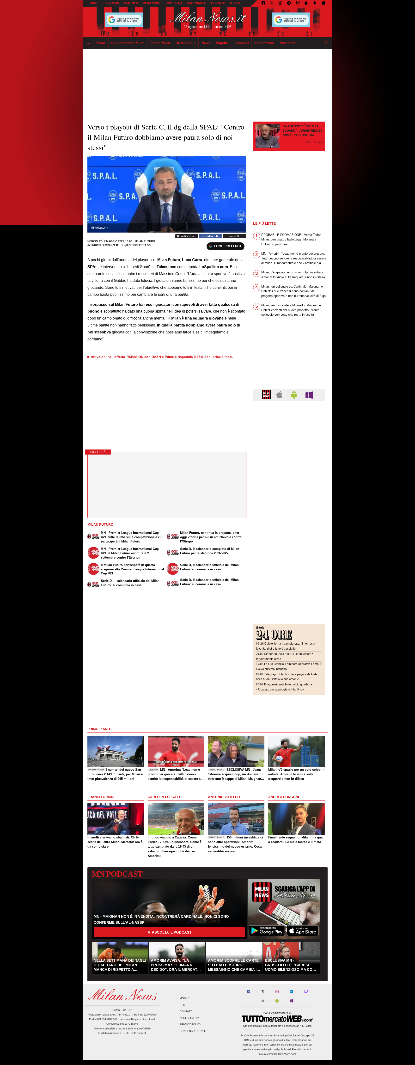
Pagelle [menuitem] (222, 43)
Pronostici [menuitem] (288, 43)
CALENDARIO (196, 3)
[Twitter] (272, 3)
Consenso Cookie (193, 1031)
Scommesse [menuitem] (264, 43)
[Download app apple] (306, 3)
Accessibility (189, 1017)
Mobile (184, 998)
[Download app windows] (323, 3)
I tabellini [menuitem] (241, 43)
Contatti (186, 1011)
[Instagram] (280, 3)
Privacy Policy (190, 1024)
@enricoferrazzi (137, 245)
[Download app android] (314, 3)
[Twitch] (297, 3)
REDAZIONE (151, 3)
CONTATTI (218, 3)
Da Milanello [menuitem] (186, 43)
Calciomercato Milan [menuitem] (128, 43)
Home (94, 3)
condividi (209, 236)
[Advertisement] (289, 434)
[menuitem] (88, 43)
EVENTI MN (111, 3)
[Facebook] (263, 3)
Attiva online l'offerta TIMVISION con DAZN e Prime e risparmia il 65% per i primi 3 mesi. (162, 357)
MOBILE (235, 3)
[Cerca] (326, 43)
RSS (182, 1004)
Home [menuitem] (101, 43)
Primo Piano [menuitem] (160, 43)
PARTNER (131, 3)
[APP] (267, 394)
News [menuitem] (205, 43)
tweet (233, 236)
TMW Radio (173, 3)
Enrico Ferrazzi (103, 245)
